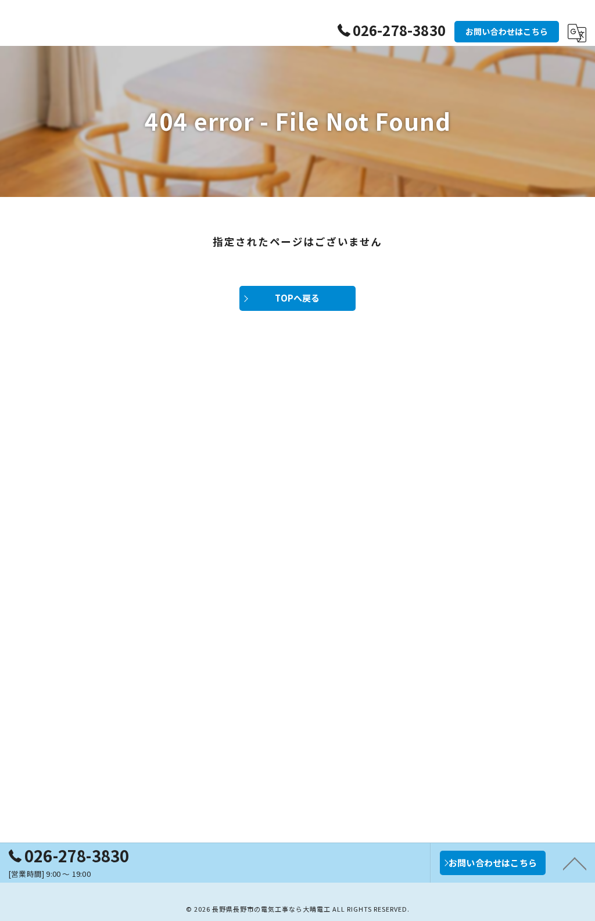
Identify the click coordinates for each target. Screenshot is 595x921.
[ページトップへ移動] (574, 863)
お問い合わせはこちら (506, 31)
